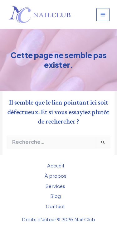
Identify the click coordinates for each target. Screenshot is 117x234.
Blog (55, 196)
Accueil (55, 166)
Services (55, 186)
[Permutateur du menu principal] (103, 14)
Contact (55, 206)
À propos (55, 176)
